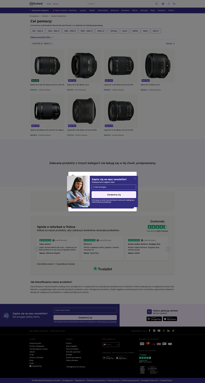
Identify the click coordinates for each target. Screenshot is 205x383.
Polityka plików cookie (102, 189)
